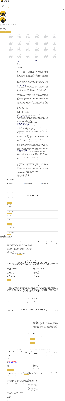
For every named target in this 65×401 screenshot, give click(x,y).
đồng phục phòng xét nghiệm (43, 74)
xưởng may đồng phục (36, 71)
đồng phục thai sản (37, 117)
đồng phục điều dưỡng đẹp (21, 75)
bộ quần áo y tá (43, 164)
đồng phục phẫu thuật (36, 74)
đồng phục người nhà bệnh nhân (30, 117)
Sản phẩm (8, 365)
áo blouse (39, 164)
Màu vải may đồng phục (36, 368)
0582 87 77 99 (39, 344)
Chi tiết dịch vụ (9, 269)
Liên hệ (7, 368)
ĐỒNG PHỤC (8, 392)
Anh (8, 215)
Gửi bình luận (9, 213)
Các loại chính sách (35, 365)
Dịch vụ (8, 366)
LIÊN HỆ (26, 374)
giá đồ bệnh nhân (36, 118)
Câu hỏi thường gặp (35, 366)
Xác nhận (9, 234)
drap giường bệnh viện (26, 165)
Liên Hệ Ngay (19, 254)
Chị (10, 215)
